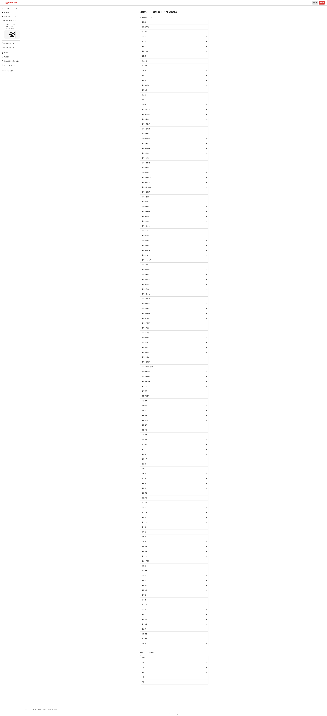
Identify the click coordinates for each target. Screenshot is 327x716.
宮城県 (34, 709)
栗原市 (39, 709)
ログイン (315, 3)
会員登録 (322, 3)
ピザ (30, 709)
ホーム (26, 709)
